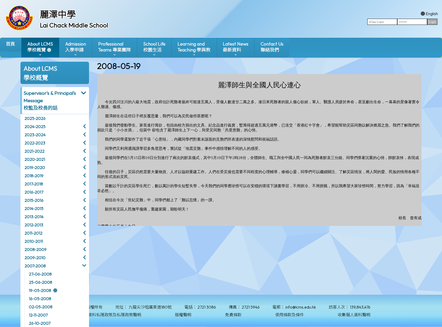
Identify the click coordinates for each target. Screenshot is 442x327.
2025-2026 (35, 118)
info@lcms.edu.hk (300, 307)
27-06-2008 (40, 274)
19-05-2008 (40, 290)
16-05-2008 (40, 298)
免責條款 (233, 314)
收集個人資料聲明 (354, 314)
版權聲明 (183, 314)
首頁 (10, 44)
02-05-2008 (40, 306)
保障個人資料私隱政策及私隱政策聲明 (106, 314)
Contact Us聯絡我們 (272, 47)
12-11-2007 (38, 315)
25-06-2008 (40, 282)
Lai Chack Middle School (74, 25)
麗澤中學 (58, 14)
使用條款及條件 (289, 314)
